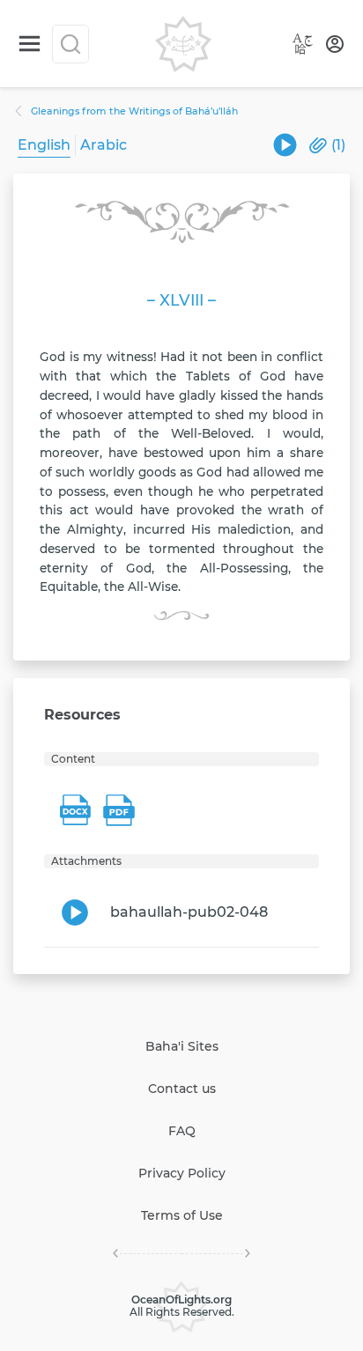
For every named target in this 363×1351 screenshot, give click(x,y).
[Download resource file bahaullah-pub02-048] (285, 144)
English (44, 145)
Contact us (182, 1088)
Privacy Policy (182, 1173)
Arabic (103, 145)
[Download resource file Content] (75, 810)
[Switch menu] (29, 43)
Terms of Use (182, 1215)
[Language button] (303, 44)
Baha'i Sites (182, 1046)
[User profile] (335, 44)
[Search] (70, 44)
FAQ (182, 1131)
